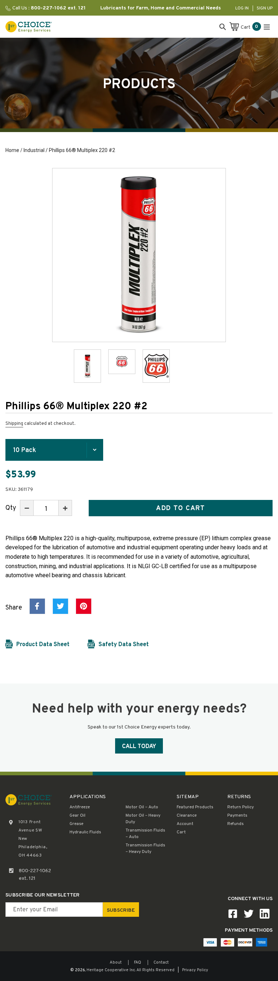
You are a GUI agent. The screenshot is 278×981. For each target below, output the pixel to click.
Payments (237, 815)
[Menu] (267, 26)
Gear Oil (77, 815)
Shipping (14, 424)
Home (12, 150)
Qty (10, 508)
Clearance (187, 815)
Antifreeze (80, 807)
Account (185, 824)
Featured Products (195, 807)
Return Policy (240, 807)
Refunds (235, 824)
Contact (161, 962)
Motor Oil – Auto (142, 807)
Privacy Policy (195, 970)
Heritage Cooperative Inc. (111, 970)
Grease (76, 824)
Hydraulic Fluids (85, 832)
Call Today (139, 746)
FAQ (137, 962)
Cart (181, 832)
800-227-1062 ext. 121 (35, 875)
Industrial (34, 150)
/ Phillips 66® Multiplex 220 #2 (80, 150)
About (116, 962)
